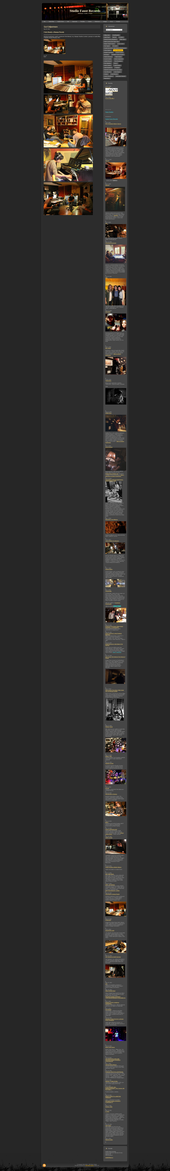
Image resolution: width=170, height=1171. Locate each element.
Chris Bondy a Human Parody (112, 894)
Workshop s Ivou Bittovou (111, 519)
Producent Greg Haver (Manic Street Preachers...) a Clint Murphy (114, 627)
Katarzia (107, 185)
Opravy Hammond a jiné (111, 829)
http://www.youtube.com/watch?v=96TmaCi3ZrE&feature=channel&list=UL (115, 997)
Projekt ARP (108, 920)
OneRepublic (108, 591)
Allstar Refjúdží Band (110, 990)
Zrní (106, 983)
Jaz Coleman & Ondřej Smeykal (113, 957)
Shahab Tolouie (109, 726)
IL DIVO (107, 1111)
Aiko (106, 223)
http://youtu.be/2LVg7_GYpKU (112, 890)
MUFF (106, 822)
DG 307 (107, 788)
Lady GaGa (108, 1125)
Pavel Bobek (108, 1009)
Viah (106, 277)
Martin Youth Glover (110, 1047)
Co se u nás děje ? (109, 98)
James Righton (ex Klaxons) (112, 540)
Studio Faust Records (85, 11)
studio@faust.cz (109, 1157)
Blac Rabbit (108, 348)
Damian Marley (109, 569)
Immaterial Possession (110, 243)
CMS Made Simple (89, 1165)
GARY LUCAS (108, 837)
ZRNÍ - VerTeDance (110, 884)
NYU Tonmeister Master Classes (113, 123)
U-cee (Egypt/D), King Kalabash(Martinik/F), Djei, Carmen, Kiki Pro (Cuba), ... (114, 1088)
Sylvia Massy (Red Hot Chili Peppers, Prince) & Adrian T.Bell (114, 480)
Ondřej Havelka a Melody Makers (113, 867)
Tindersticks (108, 380)
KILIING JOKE (108, 1106)
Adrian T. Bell (108, 756)
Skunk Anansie (108, 447)
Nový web (107, 87)
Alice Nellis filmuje (109, 874)
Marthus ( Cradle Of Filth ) (111, 1081)
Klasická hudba (109, 1139)
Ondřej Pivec (108, 413)
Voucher (107, 160)
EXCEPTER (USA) (109, 930)
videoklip (116, 215)
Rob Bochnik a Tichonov (111, 794)
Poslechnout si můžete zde (111, 473)
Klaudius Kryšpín (109, 763)
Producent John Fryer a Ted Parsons (114, 1071)
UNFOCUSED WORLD (111, 1064)
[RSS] (44, 1165)
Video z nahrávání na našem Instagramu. (114, 475)
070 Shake (107, 311)
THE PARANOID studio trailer (112, 1058)
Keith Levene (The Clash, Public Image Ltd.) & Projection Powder (114, 691)
